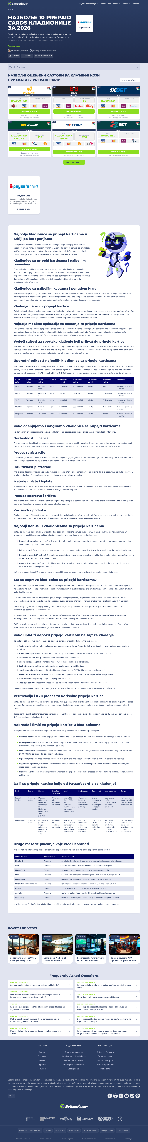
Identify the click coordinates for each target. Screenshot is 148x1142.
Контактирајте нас (105, 1064)
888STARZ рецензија (74, 115)
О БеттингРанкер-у (105, 1052)
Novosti (136, 3)
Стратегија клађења (73, 1052)
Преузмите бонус (29, 111)
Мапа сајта (105, 1068)
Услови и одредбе (110, 1139)
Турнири (42, 1064)
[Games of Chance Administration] (30, 1119)
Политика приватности (89, 1139)
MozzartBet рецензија (29, 115)
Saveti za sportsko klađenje (74, 1056)
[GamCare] (85, 1119)
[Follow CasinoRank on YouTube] (126, 1096)
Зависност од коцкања (23, 1139)
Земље (42, 1060)
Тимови (42, 1068)
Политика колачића (45, 1139)
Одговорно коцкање (73, 1060)
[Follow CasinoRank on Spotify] (132, 1096)
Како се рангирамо (105, 1060)
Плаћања (42, 1056)
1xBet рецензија (118, 115)
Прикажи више (72, 162)
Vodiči (125, 3)
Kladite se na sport (109, 3)
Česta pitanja (73, 1068)
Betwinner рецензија (29, 153)
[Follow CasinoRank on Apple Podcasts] (137, 1096)
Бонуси (42, 1052)
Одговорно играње (67, 1139)
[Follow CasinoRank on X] (121, 1096)
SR (10, 1096)
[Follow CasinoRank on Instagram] (115, 1096)
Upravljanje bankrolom (73, 1064)
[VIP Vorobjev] (66, 1119)
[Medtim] (48, 1119)
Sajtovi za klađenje (87, 3)
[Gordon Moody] (105, 1119)
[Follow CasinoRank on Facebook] (110, 1096)
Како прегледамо (105, 1056)
